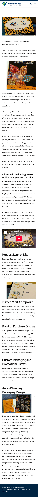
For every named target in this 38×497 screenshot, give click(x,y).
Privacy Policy (6, 489)
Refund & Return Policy (17, 489)
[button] (35, 4)
